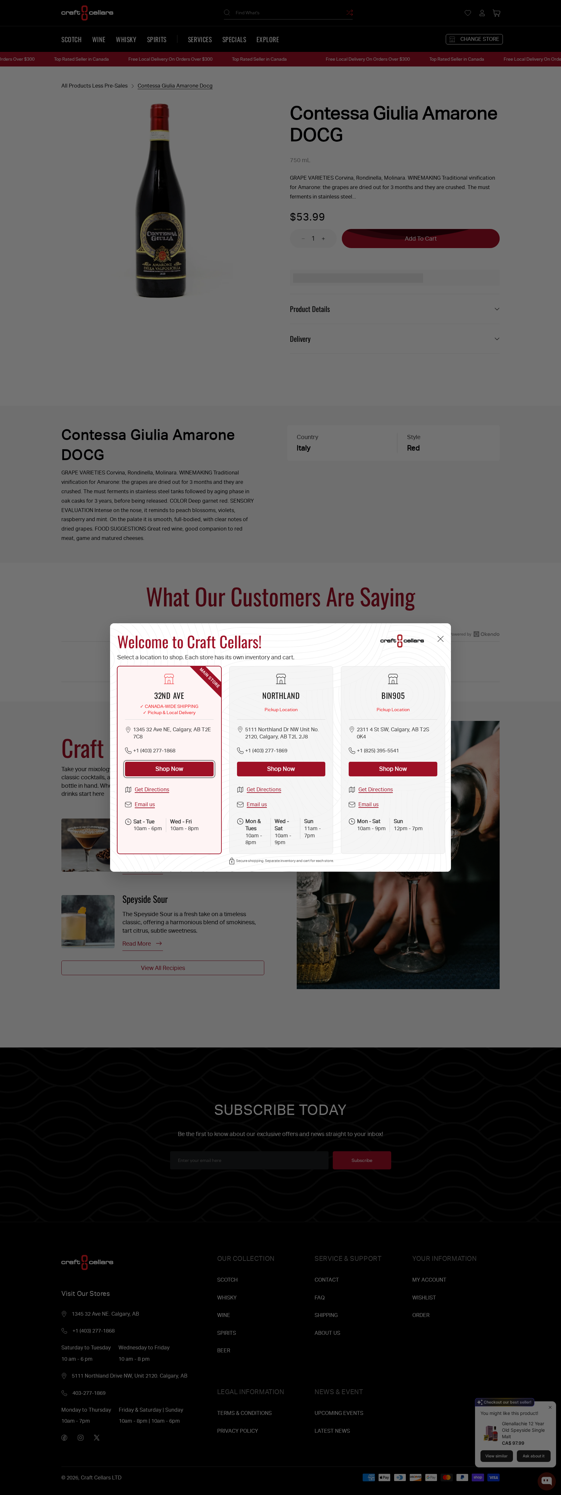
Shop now (169, 768)
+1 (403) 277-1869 (266, 751)
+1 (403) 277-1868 (154, 751)
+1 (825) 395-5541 (378, 751)
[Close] (440, 639)
